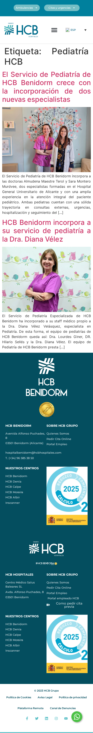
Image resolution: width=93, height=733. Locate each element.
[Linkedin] (46, 718)
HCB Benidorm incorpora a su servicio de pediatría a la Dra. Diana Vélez (46, 230)
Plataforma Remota (30, 708)
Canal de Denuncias (63, 708)
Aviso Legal (45, 697)
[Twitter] (37, 718)
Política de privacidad (73, 697)
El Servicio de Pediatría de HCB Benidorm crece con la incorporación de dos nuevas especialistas (46, 87)
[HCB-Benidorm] (21, 30)
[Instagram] (56, 718)
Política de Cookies (18, 697)
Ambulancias (24, 7)
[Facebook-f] (27, 718)
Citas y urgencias (59, 7)
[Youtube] (66, 718)
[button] (54, 30)
